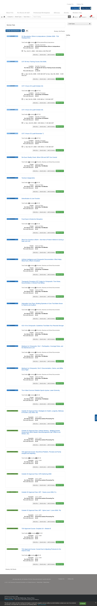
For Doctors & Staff (23, 12)
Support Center (8, 598)
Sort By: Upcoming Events (13, 30)
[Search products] (69, 16)
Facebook (74, 579)
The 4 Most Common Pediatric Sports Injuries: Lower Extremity (41, 390)
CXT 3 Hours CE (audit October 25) (32, 110)
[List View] (26, 30)
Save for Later (43, 54)
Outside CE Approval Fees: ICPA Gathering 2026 (36, 474)
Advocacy (57, 12)
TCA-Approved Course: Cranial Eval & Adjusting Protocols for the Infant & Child (41, 550)
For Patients (75, 8)
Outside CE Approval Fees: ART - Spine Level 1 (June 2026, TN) (41, 510)
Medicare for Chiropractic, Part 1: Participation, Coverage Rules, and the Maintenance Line (42, 347)
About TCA (9, 12)
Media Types (18, 16)
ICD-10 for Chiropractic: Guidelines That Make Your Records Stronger (43, 325)
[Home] (4, 17)
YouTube (90, 4)
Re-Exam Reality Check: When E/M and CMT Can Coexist (39, 157)
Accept (83, 603)
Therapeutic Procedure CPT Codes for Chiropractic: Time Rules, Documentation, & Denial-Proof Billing (41, 282)
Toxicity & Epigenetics (28, 178)
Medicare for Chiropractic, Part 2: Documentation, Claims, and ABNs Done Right (42, 369)
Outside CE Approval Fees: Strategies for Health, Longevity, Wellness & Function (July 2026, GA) (43, 411)
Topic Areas (27, 16)
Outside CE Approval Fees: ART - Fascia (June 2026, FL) (39, 492)
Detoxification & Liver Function (31, 198)
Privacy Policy (40, 582)
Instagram (88, 4)
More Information (42, 604)
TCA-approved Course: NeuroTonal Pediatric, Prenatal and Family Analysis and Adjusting (41, 452)
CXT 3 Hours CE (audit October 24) (32, 86)
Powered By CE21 (9, 599)
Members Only (77, 12)
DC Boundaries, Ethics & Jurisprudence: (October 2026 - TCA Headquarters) (40, 37)
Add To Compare (51, 54)
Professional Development (41, 12)
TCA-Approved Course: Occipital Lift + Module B (36, 528)
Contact (74, 4)
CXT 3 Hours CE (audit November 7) (33, 133)
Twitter (86, 4)
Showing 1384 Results (59, 31)
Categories (10, 16)
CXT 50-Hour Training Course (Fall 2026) (34, 61)
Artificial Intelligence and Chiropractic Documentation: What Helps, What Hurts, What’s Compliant (42, 260)
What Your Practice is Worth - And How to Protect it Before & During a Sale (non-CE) (43, 240)
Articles (66, 12)
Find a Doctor (85, 8)
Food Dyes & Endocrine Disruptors (32, 219)
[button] (1, 17)
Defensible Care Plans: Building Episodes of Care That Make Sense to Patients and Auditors (42, 304)
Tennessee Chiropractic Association (9, 578)
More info (35, 54)
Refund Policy (46, 582)
